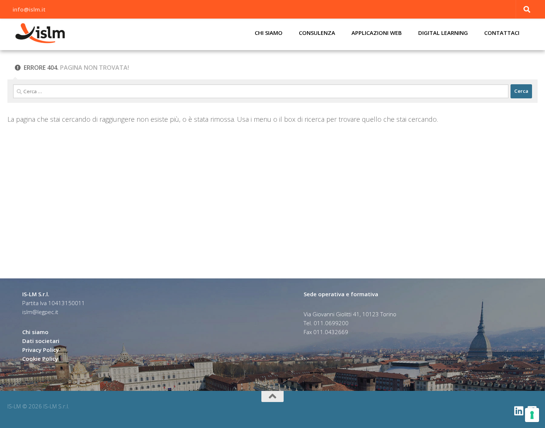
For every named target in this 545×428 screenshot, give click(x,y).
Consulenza (317, 32)
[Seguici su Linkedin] (519, 411)
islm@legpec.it (40, 312)
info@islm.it (29, 9)
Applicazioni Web (376, 32)
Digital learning (443, 32)
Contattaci (501, 32)
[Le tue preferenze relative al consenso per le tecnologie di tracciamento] (532, 415)
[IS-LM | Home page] (40, 33)
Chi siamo (269, 32)
